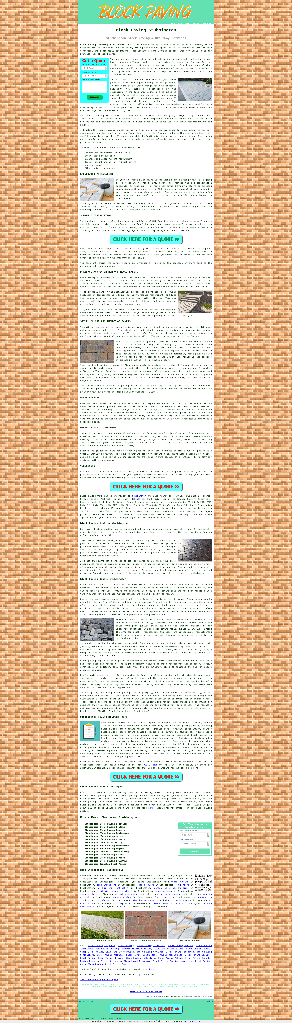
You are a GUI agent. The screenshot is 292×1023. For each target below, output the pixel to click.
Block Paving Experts (101, 946)
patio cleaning (128, 894)
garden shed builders (167, 903)
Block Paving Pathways (110, 955)
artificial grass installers (114, 891)
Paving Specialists (170, 955)
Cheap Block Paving (107, 949)
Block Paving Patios (180, 946)
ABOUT (187, 23)
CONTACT (195, 23)
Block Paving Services (151, 946)
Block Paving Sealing (198, 955)
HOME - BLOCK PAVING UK (146, 991)
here (150, 808)
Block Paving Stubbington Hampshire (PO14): (107, 45)
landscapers (162, 897)
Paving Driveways (111, 961)
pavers (155, 553)
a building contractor (113, 888)
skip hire (124, 903)
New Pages (90, 1001)
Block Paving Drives (110, 958)
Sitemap (82, 1001)
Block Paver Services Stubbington (109, 817)
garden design (122, 897)
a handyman (200, 897)
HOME (173, 23)
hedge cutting (179, 882)
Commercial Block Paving (136, 949)
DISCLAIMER (206, 23)
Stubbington (139, 496)
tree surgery (183, 900)
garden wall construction (171, 888)
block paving (187, 511)
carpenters (182, 885)
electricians (87, 903)
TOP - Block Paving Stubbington (99, 980)
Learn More (189, 1021)
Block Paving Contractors (141, 955)
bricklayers (104, 900)
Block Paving (126, 946)
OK (199, 1021)
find (89, 792)
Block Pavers (87, 958)
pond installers (106, 885)
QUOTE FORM (150, 765)
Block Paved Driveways (137, 961)
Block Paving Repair (198, 949)
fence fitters (88, 894)
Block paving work (91, 496)
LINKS (180, 23)
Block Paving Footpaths (180, 952)
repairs (103, 678)
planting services (143, 900)
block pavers (146, 885)
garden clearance (170, 894)
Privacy (210, 1001)
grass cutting (163, 891)
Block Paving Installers (168, 949)
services (188, 762)
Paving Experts (89, 961)
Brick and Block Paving (120, 952)
